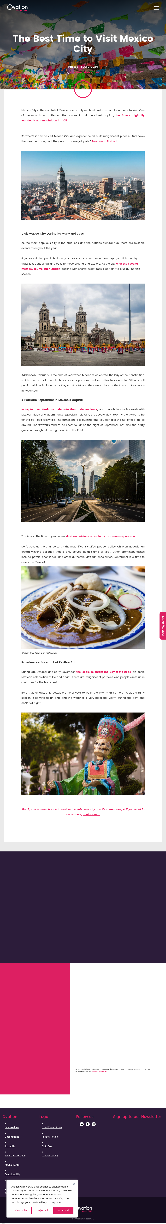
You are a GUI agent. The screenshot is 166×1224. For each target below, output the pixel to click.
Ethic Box (47, 1146)
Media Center (12, 1165)
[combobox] (113, 1011)
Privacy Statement (99, 1071)
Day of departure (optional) (129, 1041)
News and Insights (15, 1155)
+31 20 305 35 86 (30, 985)
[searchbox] (86, 1011)
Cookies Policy (50, 1155)
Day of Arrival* (76, 1041)
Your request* (75, 1019)
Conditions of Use (52, 1127)
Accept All (63, 1210)
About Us (10, 1146)
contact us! (91, 814)
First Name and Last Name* (84, 975)
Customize (21, 1210)
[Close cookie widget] (73, 1184)
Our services (12, 1127)
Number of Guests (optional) (85, 1056)
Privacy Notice (50, 1137)
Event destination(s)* (81, 1004)
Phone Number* (121, 989)
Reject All (42, 1210)
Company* (74, 989)
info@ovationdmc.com (40, 991)
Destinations (12, 1137)
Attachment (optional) (126, 1056)
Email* (115, 975)
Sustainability (12, 1174)
